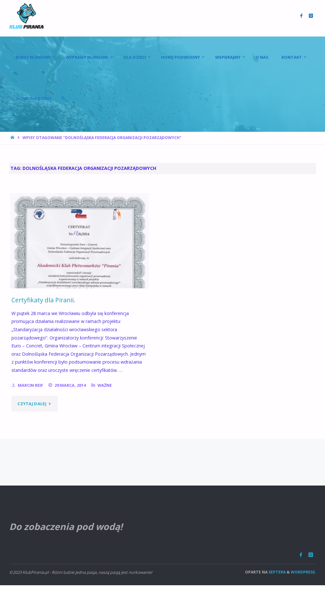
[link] (63, 98)
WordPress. (303, 572)
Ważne (104, 385)
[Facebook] (300, 555)
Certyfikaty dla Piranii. (43, 300)
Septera (277, 572)
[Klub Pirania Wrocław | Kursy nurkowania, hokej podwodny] (26, 16)
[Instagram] (310, 555)
